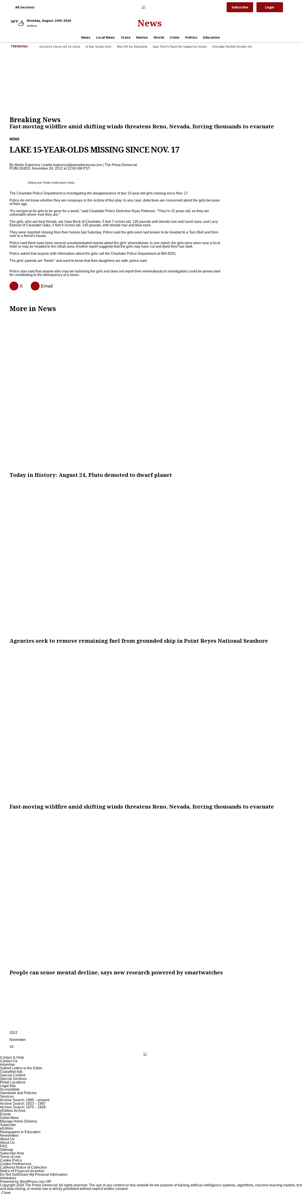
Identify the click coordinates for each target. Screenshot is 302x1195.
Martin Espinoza (27, 165)
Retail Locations (12, 1082)
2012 (13, 1032)
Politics (191, 37)
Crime (174, 37)
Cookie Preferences (15, 1164)
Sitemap (6, 1150)
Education (211, 37)
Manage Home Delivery (18, 1121)
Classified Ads (11, 1072)
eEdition (6, 1128)
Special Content (12, 1075)
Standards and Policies (18, 1093)
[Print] (33, 286)
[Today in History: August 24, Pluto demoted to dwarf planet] (151, 392)
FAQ (3, 1146)
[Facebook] (12, 286)
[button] (23, 7)
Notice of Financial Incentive (22, 1171)
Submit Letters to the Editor (21, 1068)
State (125, 37)
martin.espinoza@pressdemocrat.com (72, 165)
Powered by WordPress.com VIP (25, 1181)
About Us (7, 1139)
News (150, 23)
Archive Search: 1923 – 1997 (23, 1103)
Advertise (7, 1064)
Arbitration (8, 1178)
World (159, 37)
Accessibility (10, 1089)
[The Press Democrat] (149, 7)
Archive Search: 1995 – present (24, 1100)
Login (269, 7)
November (18, 1040)
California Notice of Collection (23, 1167)
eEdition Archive (13, 1111)
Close (6, 1193)
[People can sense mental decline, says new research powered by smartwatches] (151, 889)
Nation (142, 37)
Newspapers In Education (20, 1132)
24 (11, 1047)
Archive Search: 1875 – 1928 (23, 1107)
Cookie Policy (11, 1160)
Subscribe (240, 7)
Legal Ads (8, 1086)
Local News (105, 37)
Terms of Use (10, 1157)
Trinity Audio (51, 182)
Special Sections (13, 1079)
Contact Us (8, 1061)
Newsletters (9, 1135)
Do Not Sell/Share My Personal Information (33, 1174)
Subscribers (9, 1118)
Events (5, 1114)
